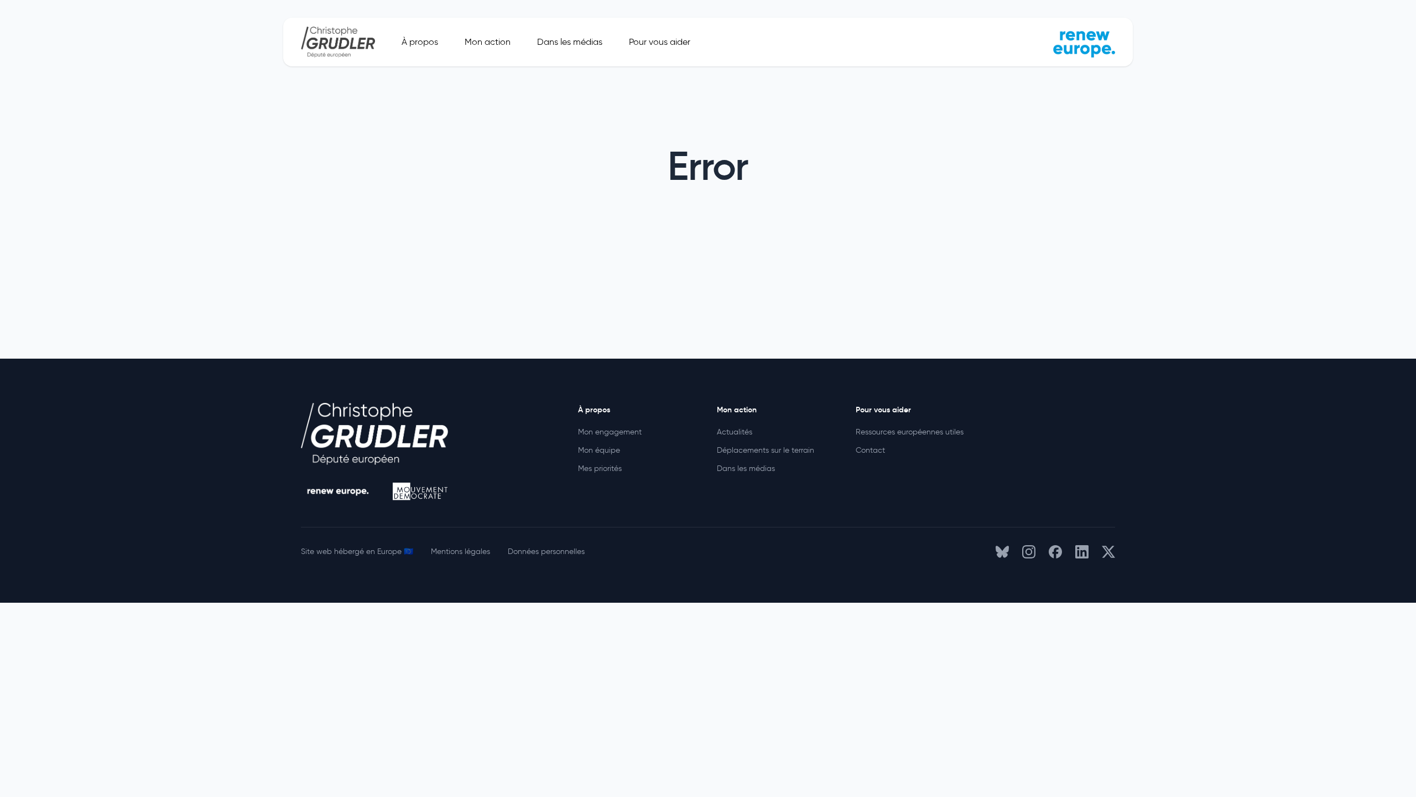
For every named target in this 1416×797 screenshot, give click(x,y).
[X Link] (1108, 551)
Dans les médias (569, 42)
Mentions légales (460, 551)
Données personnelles (546, 551)
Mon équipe (599, 450)
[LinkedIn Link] (1082, 551)
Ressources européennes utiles (910, 432)
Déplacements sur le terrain (765, 450)
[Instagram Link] (1028, 551)
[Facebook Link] (1055, 551)
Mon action (488, 42)
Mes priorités (600, 468)
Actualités (734, 432)
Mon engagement (610, 432)
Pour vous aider (659, 42)
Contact (870, 450)
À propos (420, 42)
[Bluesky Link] (1002, 551)
